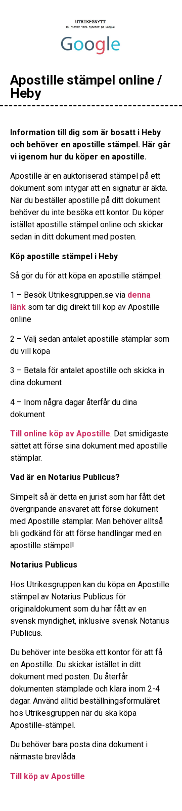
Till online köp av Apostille (60, 433)
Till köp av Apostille (47, 776)
